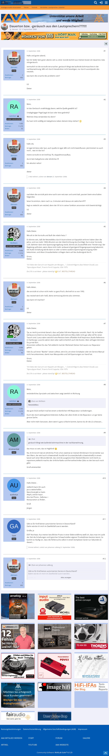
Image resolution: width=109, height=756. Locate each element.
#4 (105, 188)
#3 (105, 139)
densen (15, 29)
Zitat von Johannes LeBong (42, 565)
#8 (105, 384)
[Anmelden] (101, 2)
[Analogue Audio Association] (16, 2)
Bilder (7, 129)
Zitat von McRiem (38, 401)
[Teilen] (106, 43)
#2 (105, 99)
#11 (104, 519)
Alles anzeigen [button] (66, 577)
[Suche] (95, 3)
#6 (105, 282)
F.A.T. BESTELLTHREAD (66, 271)
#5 (105, 226)
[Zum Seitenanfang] (105, 753)
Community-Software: (54, 752)
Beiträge (8, 77)
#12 (104, 559)
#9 (105, 432)
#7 (105, 323)
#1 (105, 51)
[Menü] (106, 3)
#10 (104, 478)
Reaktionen (9, 75)
